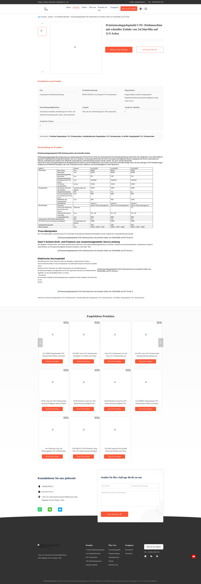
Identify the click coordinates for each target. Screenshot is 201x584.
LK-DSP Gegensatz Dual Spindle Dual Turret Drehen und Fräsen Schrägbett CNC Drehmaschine (116, 451)
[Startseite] (46, 9)
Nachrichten (128, 553)
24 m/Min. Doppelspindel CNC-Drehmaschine (128, 298)
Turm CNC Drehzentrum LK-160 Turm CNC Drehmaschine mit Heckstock (116, 355)
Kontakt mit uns (102, 8)
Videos (84, 7)
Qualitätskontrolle (114, 557)
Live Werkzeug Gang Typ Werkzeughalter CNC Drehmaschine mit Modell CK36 (53, 451)
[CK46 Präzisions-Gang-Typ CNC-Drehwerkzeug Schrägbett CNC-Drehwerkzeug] (84, 382)
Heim (68, 7)
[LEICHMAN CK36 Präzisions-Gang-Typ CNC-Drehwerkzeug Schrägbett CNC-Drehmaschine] (84, 430)
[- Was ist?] (43, 511)
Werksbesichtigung (114, 553)
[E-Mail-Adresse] (62, 511)
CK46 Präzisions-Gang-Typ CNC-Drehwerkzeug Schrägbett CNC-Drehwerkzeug (84, 403)
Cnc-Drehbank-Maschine (62, 17)
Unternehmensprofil (114, 550)
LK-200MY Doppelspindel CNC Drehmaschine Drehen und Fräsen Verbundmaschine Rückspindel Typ (53, 355)
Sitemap (111, 561)
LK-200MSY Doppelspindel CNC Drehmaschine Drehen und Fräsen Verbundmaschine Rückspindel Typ (147, 403)
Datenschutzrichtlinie (50, 581)
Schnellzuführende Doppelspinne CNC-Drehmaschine (94, 298)
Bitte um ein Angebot (129, 9)
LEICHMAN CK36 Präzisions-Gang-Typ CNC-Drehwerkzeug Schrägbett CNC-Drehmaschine (84, 451)
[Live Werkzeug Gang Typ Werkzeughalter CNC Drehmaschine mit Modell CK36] (53, 430)
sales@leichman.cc (47, 492)
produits (50, 17)
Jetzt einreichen (113, 514)
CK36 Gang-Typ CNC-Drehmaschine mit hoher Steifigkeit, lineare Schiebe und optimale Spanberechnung (53, 403)
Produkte (76, 7)
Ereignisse (114, 7)
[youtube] (193, 556)
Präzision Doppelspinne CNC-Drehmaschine (60, 298)
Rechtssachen (129, 550)
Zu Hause (43, 17)
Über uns (92, 7)
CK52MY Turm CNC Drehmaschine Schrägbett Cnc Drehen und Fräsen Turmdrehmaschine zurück (84, 355)
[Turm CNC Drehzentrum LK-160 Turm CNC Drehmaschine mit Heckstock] (115, 335)
